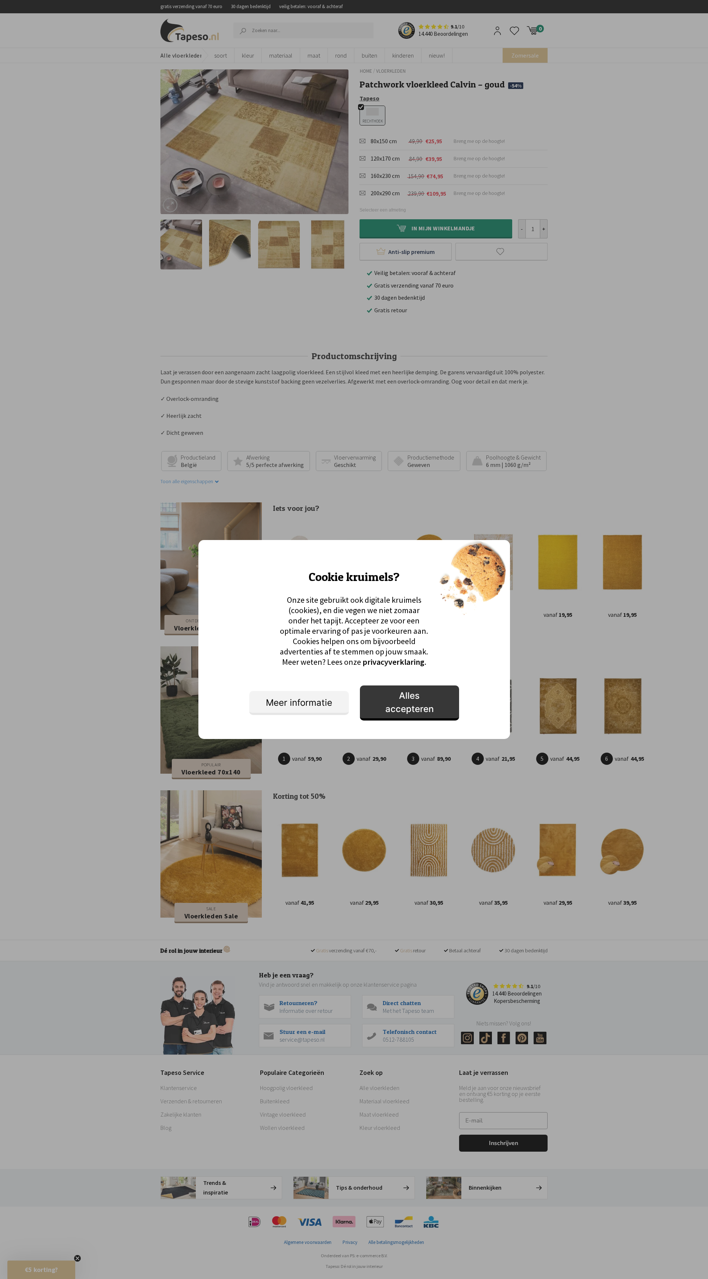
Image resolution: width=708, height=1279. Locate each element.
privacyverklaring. (394, 662)
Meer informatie (299, 702)
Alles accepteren (409, 702)
